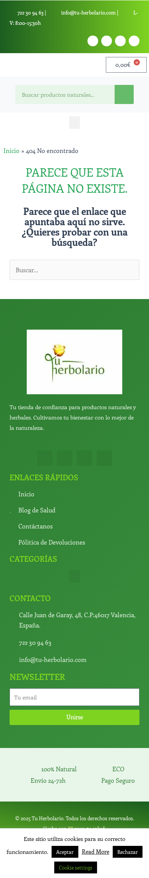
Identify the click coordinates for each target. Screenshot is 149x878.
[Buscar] (124, 94)
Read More (95, 851)
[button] (74, 122)
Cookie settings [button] (75, 867)
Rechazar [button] (127, 852)
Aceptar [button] (65, 852)
